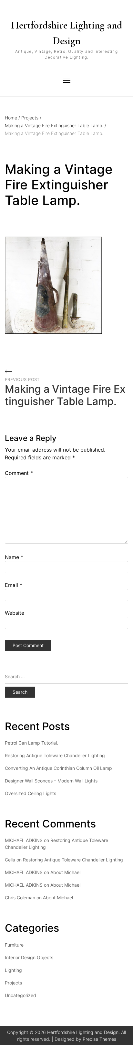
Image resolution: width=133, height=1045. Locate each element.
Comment (19, 473)
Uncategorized (20, 995)
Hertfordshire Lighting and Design (66, 33)
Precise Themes (99, 1039)
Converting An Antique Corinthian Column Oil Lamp (58, 768)
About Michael (65, 872)
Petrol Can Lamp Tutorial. (31, 743)
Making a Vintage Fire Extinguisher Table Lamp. (55, 125)
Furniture (14, 945)
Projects (31, 117)
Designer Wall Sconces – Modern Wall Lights (51, 780)
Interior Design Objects (29, 957)
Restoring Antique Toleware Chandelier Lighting (55, 755)
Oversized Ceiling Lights (30, 793)
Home (12, 117)
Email (13, 585)
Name (14, 557)
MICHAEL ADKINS (24, 872)
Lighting (13, 970)
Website (14, 613)
